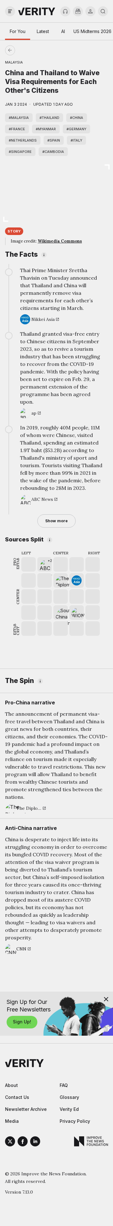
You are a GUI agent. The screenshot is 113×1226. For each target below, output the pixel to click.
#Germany (76, 129)
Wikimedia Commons (60, 241)
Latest (43, 31)
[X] (10, 1142)
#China (76, 117)
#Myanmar (46, 129)
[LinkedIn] (35, 1142)
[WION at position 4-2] (76, 612)
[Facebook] (23, 1142)
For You (17, 31)
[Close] (106, 999)
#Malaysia (19, 117)
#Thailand (49, 117)
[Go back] (33, 50)
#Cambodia (53, 151)
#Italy (76, 140)
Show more (56, 520)
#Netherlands (23, 140)
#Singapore (20, 151)
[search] (103, 11)
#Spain (53, 140)
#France (17, 129)
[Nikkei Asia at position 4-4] (76, 580)
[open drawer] (10, 11)
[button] (44, 564)
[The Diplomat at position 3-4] (60, 580)
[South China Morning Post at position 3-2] (60, 612)
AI (63, 31)
